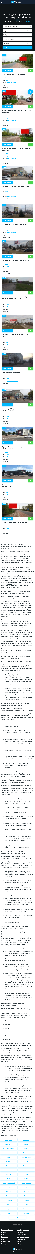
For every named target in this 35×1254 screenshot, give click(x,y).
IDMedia (10, 584)
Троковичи (26, 1209)
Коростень (8, 1032)
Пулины (26, 1196)
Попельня (8, 1196)
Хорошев (8, 1213)
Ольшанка (26, 1191)
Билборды (21, 1232)
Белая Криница (9, 1144)
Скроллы (7, 1074)
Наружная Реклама (7, 1230)
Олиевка (8, 1191)
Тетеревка (9, 1209)
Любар (9, 1178)
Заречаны (8, 1161)
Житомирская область (20, 21)
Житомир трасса (26, 1157)
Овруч (7, 80)
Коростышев (8, 1174)
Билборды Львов (23, 1230)
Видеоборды (22, 1234)
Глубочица (9, 1153)
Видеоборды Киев (23, 1237)
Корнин (9, 1170)
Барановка (26, 1140)
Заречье (26, 1161)
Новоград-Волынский (9, 1183)
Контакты (4, 1237)
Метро (20, 1244)
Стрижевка (26, 1204)
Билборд (10, 21)
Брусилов (26, 1148)
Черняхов (7, 1039)
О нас (3, 1239)
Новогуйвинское (26, 1183)
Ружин (8, 1204)
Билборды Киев (6, 1241)
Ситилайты (8, 1065)
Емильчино (26, 1153)
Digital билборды (9, 1085)
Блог (2, 1234)
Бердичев (7, 1024)
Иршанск (8, 1166)
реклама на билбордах (25, 560)
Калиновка (26, 1166)
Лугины (26, 1174)
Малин (6, 1036)
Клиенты (4, 1232)
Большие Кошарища (8, 1148)
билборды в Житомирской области (11, 587)
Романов (26, 1200)
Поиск (6, 47)
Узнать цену (7, 70)
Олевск (26, 1187)
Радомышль (8, 1200)
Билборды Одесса (7, 1244)
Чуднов (17, 1217)
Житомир (7, 1028)
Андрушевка (8, 1140)
